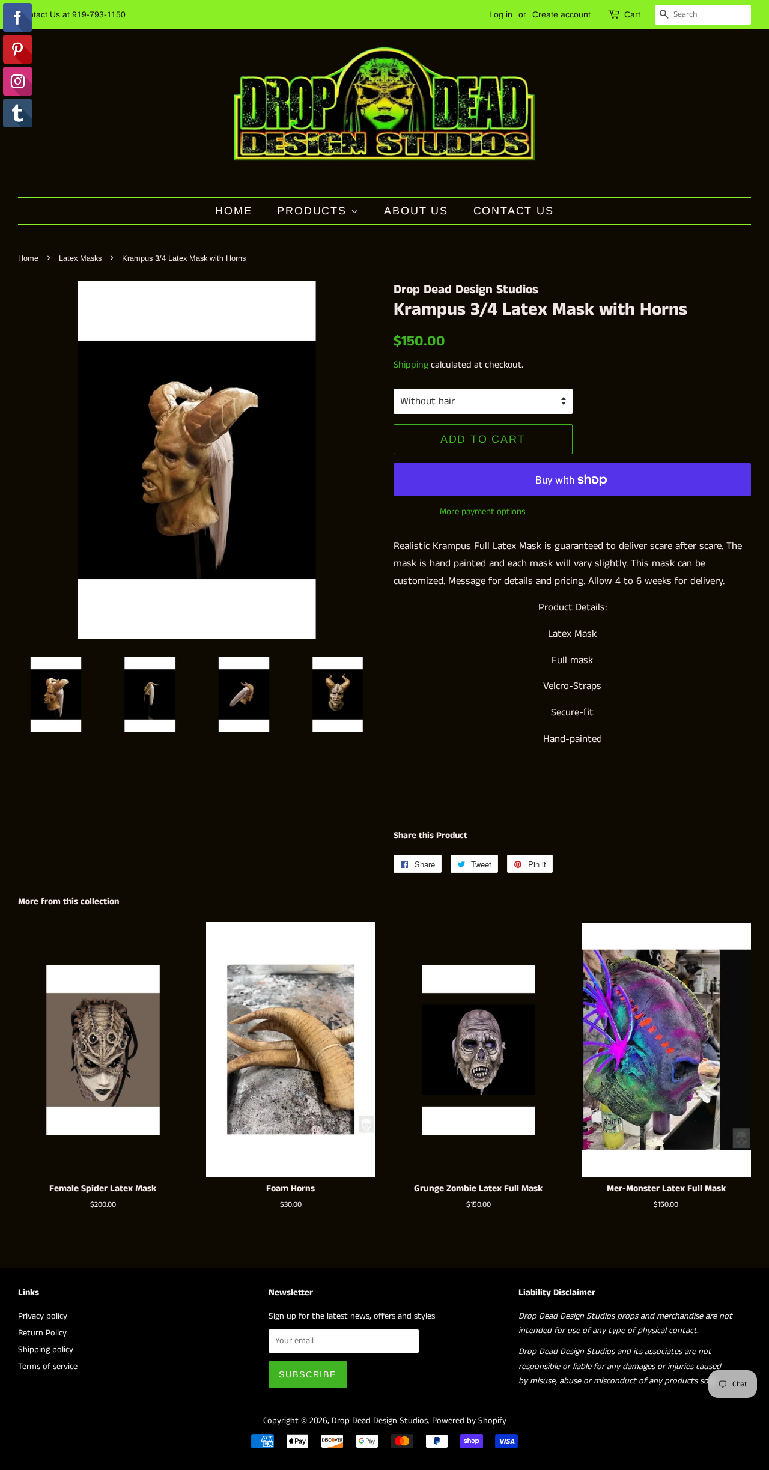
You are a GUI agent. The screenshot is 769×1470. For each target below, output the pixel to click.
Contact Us (513, 211)
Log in (500, 14)
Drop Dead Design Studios (380, 1421)
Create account (561, 14)
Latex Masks (80, 258)
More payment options (483, 511)
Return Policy (42, 1333)
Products (313, 211)
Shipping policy (45, 1350)
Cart (632, 14)
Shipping (411, 365)
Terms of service (48, 1367)
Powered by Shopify (469, 1421)
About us (416, 211)
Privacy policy (42, 1316)
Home (233, 211)
